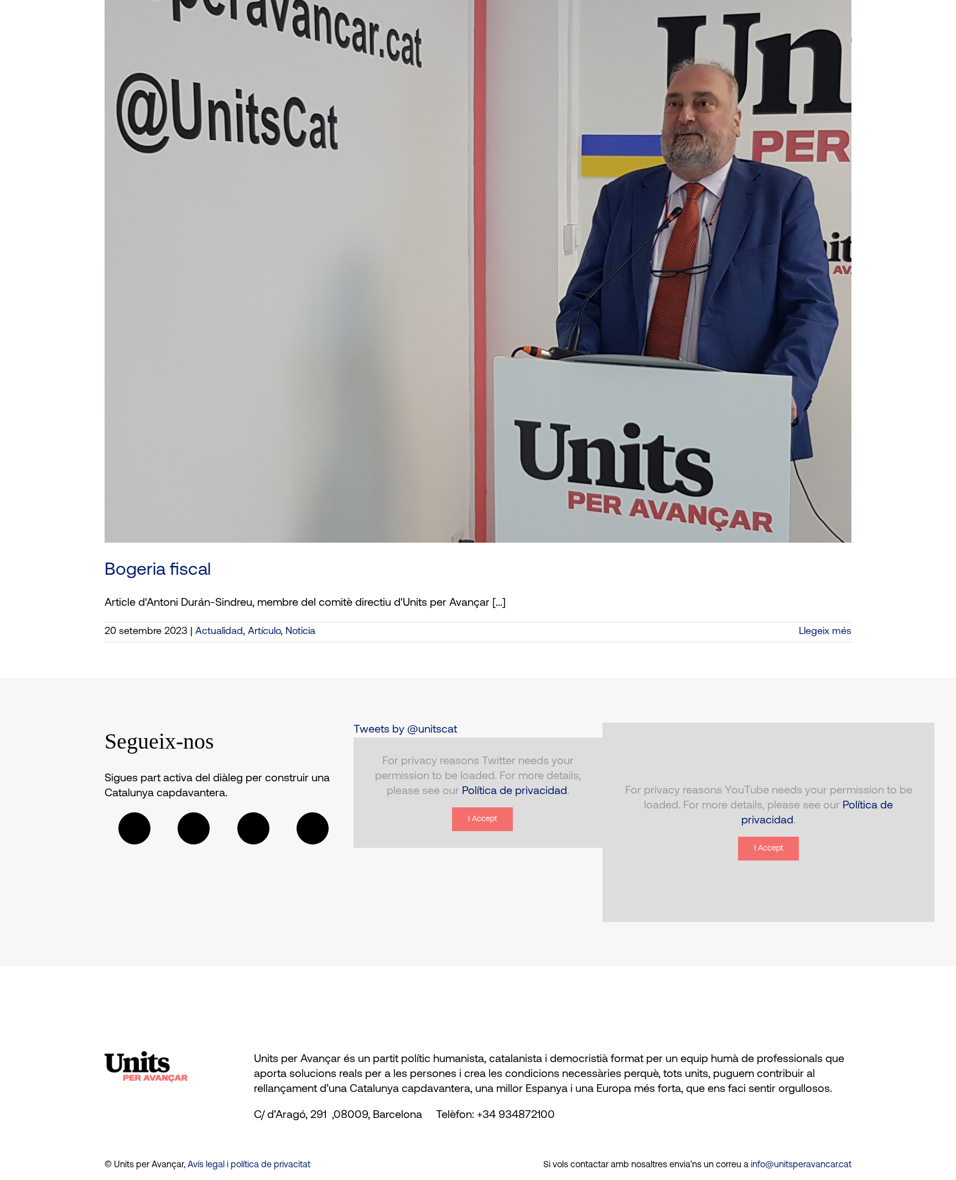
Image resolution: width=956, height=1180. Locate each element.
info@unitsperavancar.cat (801, 1165)
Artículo (264, 632)
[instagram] (253, 828)
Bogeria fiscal (158, 570)
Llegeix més (825, 632)
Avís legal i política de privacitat (249, 1165)
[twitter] (194, 828)
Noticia (300, 632)
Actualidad (219, 632)
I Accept (482, 819)
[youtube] (313, 828)
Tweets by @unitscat (405, 729)
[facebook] (134, 828)
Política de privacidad (514, 791)
